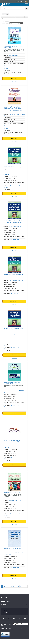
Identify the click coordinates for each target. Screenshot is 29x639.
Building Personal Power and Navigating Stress (12, 383)
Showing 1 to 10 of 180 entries (8, 583)
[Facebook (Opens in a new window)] (3, 618)
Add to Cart (13, 78)
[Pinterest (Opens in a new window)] (19, 618)
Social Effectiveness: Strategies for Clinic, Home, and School (13, 275)
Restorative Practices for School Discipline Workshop (13, 46)
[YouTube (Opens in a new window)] (25, 618)
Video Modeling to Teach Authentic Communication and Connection (13, 221)
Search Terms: (5, 23)
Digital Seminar (7, 65)
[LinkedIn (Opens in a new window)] (14, 618)
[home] (5, 4)
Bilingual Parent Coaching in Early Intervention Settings (13, 329)
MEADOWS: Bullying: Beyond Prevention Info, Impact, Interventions (14, 441)
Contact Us (7, 612)
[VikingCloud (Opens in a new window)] (5, 634)
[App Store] (16, 624)
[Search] (26, 8)
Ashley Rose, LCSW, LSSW (15, 500)
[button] (21, 23)
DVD (4, 183)
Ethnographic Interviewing (11, 166)
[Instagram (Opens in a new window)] (9, 618)
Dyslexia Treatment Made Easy (12, 548)
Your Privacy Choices (11, 629)
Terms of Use (18, 628)
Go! (26, 17)
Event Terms (23, 628)
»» (4, 588)
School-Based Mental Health (12, 492)
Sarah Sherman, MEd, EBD (15, 55)
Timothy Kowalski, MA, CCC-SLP (16, 280)
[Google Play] (24, 624)
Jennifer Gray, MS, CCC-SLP (15, 226)
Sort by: (4, 18)
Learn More (14, 81)
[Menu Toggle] (26, 4)
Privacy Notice (3, 629)
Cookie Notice (18, 629)
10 (23, 586)
